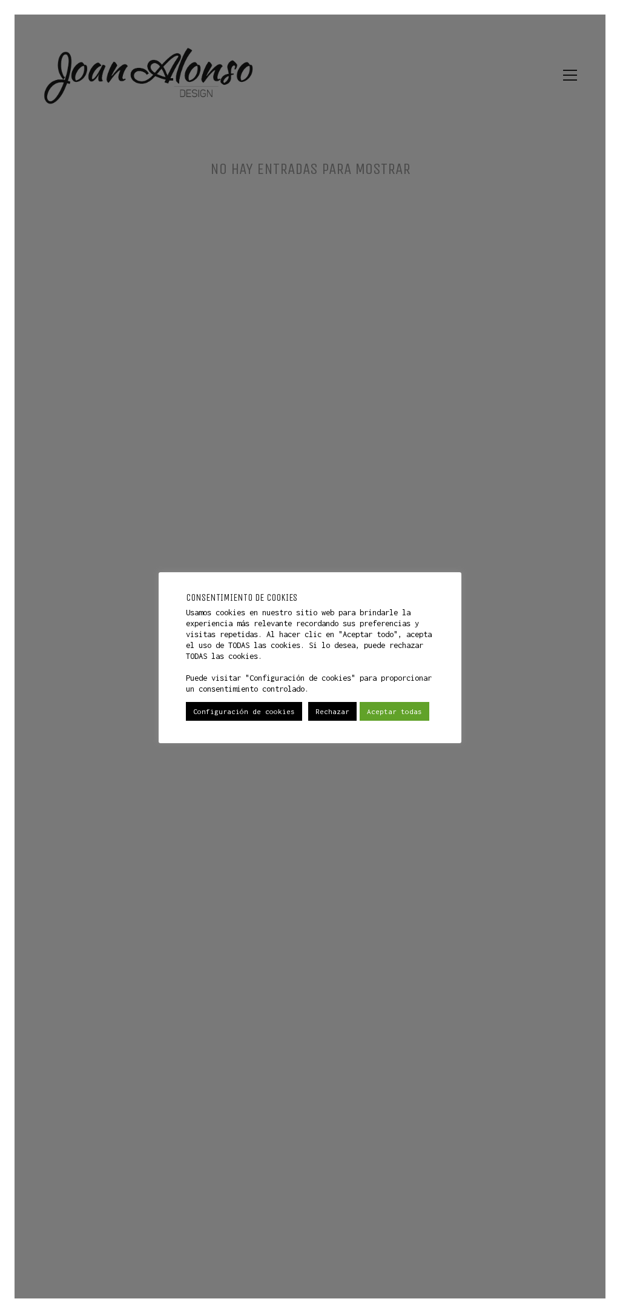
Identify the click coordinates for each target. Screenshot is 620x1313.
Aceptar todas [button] (394, 711)
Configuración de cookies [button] (244, 711)
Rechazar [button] (332, 711)
